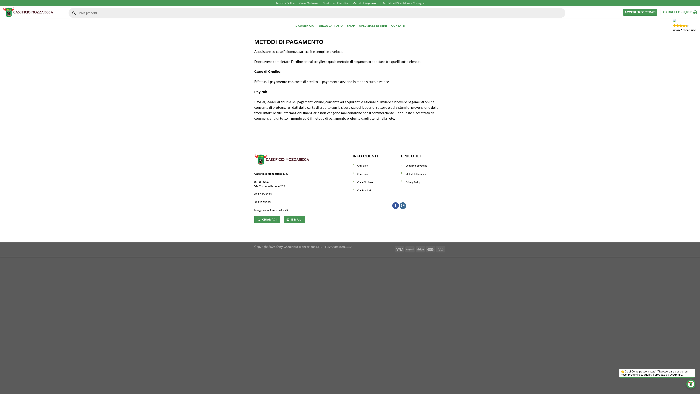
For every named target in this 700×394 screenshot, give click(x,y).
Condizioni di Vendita (335, 3)
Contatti (398, 25)
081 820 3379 (263, 194)
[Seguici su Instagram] (403, 205)
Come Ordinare (308, 3)
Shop (351, 25)
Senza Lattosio (330, 25)
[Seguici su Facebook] (395, 205)
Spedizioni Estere (373, 25)
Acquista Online (285, 3)
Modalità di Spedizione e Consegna (404, 3)
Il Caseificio (304, 25)
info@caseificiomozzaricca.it (271, 210)
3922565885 (262, 202)
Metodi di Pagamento (365, 3)
